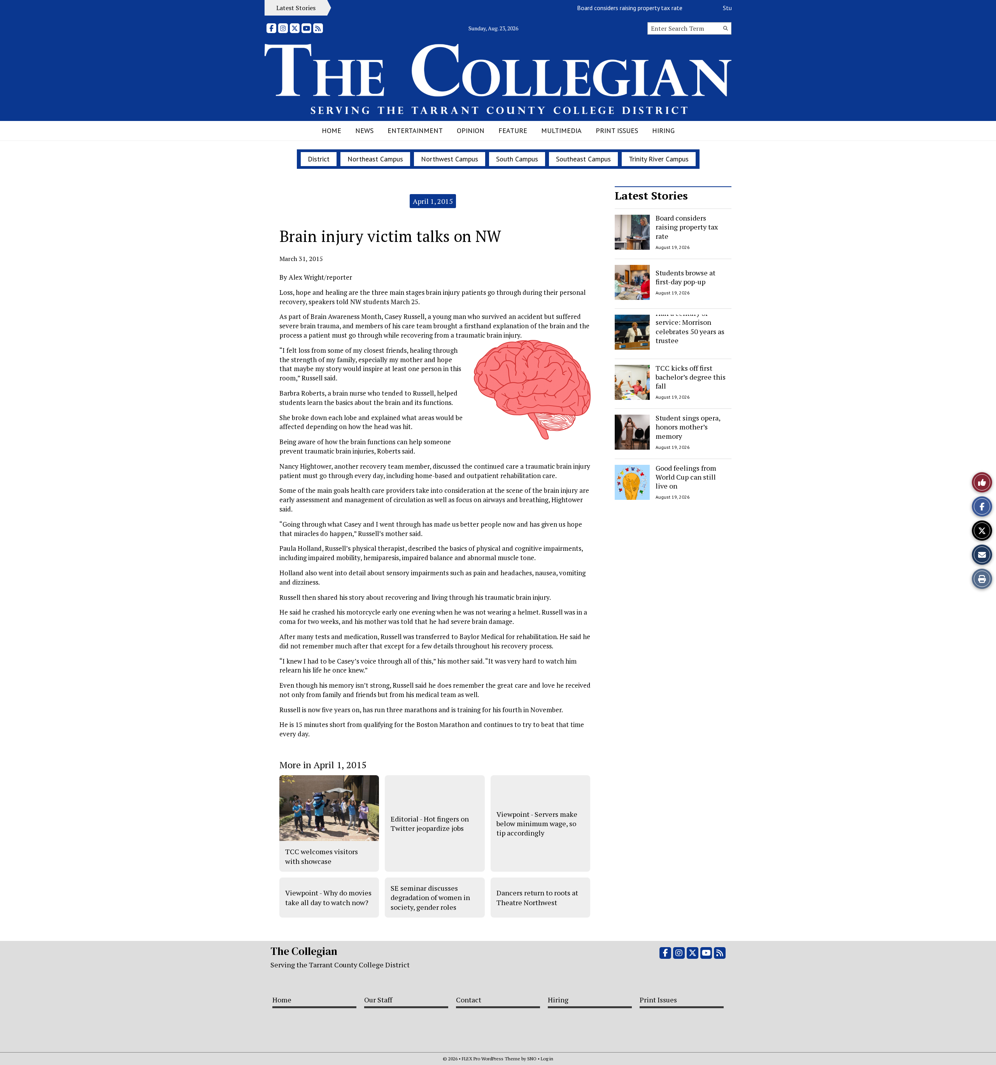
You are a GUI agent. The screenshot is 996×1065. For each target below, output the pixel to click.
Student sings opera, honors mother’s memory (688, 427)
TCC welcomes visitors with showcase (321, 856)
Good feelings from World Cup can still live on (686, 477)
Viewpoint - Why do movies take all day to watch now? (328, 897)
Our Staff (378, 999)
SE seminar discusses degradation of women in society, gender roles (430, 897)
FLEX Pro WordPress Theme (491, 1058)
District (319, 158)
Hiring (663, 130)
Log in (547, 1058)
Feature (512, 130)
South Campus (517, 158)
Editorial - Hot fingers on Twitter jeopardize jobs (430, 823)
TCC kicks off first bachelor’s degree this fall (691, 377)
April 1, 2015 (433, 201)
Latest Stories (651, 195)
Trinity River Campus (659, 158)
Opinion (470, 130)
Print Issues (617, 130)
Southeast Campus (583, 158)
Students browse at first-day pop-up (685, 277)
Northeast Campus (375, 158)
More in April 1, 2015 (322, 764)
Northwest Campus (449, 158)
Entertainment (415, 130)
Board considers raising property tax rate (613, 8)
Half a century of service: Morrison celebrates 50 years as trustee (690, 326)
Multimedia (561, 130)
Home (331, 130)
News (364, 130)
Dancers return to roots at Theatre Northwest (537, 897)
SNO (532, 1058)
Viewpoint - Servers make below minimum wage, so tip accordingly (536, 823)
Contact (468, 999)
